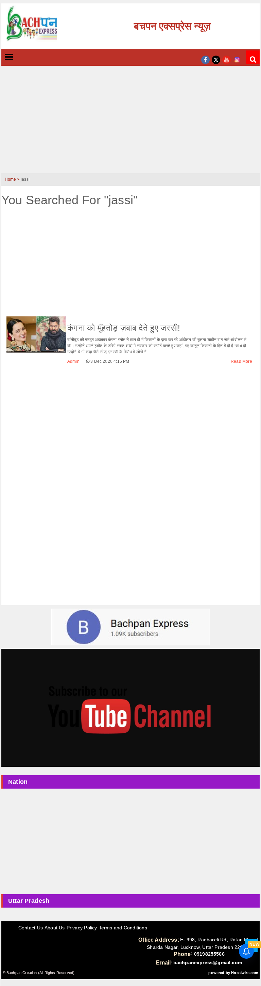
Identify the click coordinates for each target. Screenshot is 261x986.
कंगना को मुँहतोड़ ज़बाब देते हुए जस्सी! (123, 327)
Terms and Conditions (123, 927)
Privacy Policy (82, 927)
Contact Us (30, 927)
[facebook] (205, 59)
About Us (55, 927)
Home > (13, 179)
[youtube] (226, 59)
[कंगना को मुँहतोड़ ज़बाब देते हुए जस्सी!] (36, 334)
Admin (74, 361)
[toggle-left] (21, 57)
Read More (241, 361)
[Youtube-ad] (130, 707)
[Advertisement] (130, 123)
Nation (18, 781)
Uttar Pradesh (29, 900)
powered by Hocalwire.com (233, 973)
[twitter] (216, 59)
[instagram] (237, 59)
